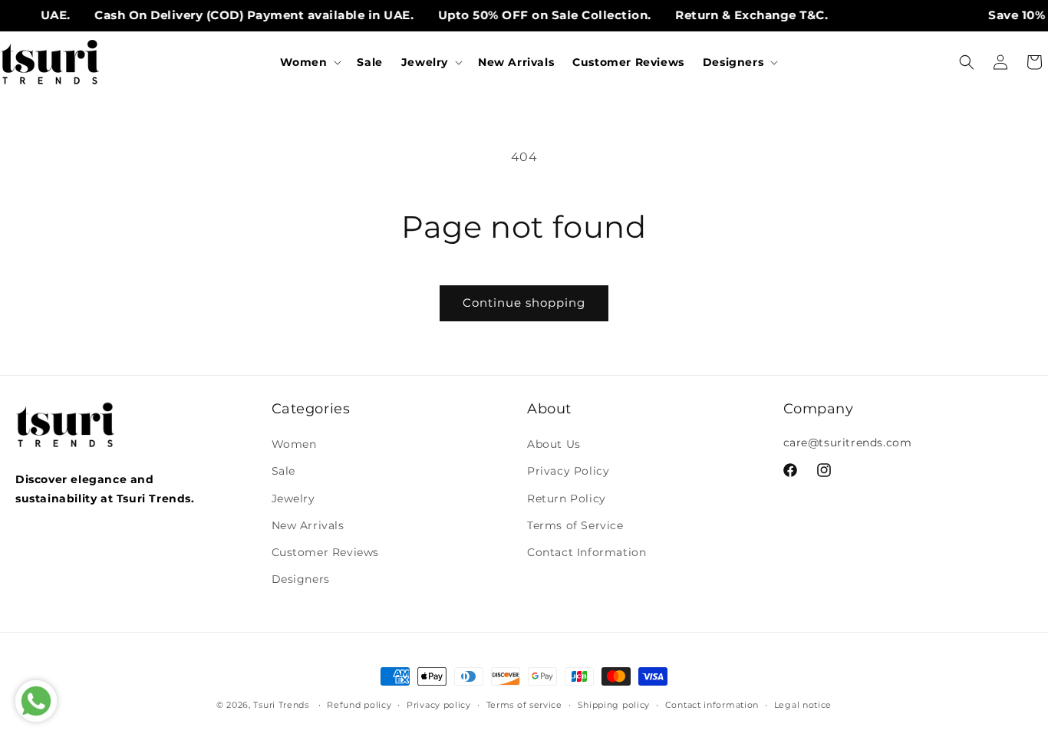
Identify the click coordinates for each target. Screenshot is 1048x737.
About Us (554, 444)
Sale (283, 472)
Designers (301, 579)
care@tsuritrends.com (847, 442)
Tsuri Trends (280, 704)
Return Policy (566, 498)
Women (294, 444)
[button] (309, 62)
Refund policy (359, 704)
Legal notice (803, 704)
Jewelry (293, 498)
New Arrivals (308, 525)
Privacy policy (439, 704)
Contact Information (586, 552)
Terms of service (524, 704)
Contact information (712, 704)
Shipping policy (614, 704)
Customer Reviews (326, 552)
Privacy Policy (568, 472)
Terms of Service (575, 525)
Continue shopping (524, 302)
